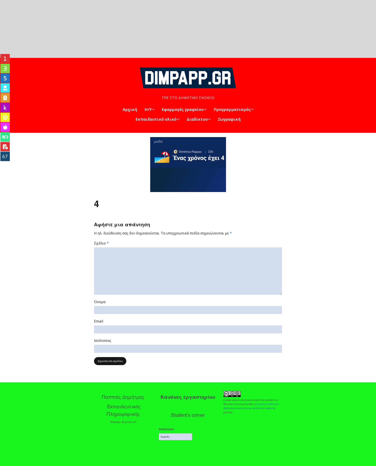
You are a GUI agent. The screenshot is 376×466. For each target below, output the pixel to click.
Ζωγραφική (229, 119)
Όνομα (100, 301)
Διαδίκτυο (197, 119)
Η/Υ (148, 109)
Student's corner (188, 414)
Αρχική (130, 109)
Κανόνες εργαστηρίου (188, 396)
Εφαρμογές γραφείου (183, 109)
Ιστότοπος (102, 340)
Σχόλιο (101, 243)
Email (98, 321)
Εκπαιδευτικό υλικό (156, 119)
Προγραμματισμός (232, 109)
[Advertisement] (188, 29)
